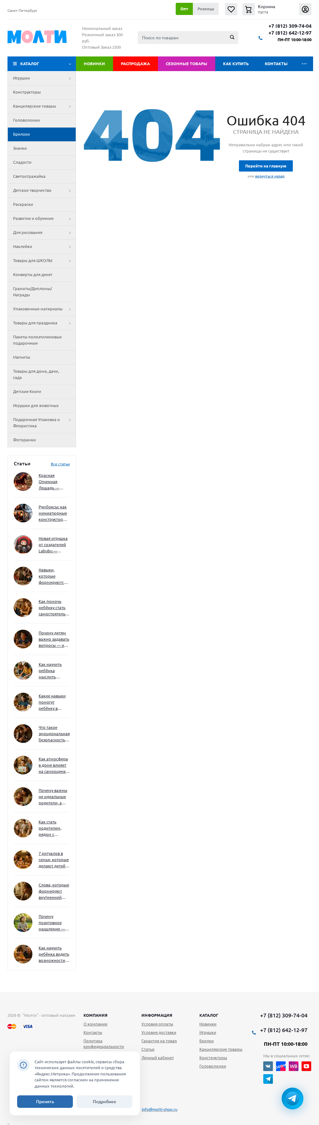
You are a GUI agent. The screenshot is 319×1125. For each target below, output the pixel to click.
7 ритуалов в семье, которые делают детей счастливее (54, 860)
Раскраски (23, 204)
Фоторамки (24, 440)
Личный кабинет (157, 1057)
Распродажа (135, 63)
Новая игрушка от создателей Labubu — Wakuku (53, 545)
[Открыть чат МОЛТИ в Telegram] (292, 1098)
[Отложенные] (231, 9)
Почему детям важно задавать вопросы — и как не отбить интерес (54, 639)
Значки (20, 148)
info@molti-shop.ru (159, 1109)
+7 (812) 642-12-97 (290, 33)
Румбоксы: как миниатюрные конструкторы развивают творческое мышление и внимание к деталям (53, 513)
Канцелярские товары (34, 106)
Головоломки (26, 120)
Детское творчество (32, 190)
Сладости (22, 162)
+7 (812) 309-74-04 (290, 26)
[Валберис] (293, 1066)
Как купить (236, 63)
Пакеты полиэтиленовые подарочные (37, 340)
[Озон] (281, 1066)
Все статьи (60, 464)
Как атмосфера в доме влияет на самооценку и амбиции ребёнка (53, 765)
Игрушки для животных (36, 405)
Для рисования (27, 232)
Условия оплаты (157, 1024)
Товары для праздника (35, 323)
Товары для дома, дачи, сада (36, 374)
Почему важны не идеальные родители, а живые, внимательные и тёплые (53, 797)
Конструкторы (27, 92)
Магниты (21, 357)
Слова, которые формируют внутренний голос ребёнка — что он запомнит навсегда (54, 891)
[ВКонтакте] (268, 1066)
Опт (184, 9)
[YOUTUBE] (306, 1066)
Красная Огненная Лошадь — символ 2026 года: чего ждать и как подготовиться (53, 482)
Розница (206, 9)
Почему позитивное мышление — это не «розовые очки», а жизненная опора (52, 923)
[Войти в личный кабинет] (305, 9)
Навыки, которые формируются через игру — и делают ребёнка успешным (53, 576)
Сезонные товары (186, 63)
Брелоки (21, 134)
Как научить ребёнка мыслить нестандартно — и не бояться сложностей (53, 671)
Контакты (276, 63)
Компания (95, 1015)
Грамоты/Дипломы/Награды (32, 291)
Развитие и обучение (33, 218)
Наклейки (22, 246)
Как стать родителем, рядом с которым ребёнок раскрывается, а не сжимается (54, 828)
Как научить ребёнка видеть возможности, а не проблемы (54, 954)
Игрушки (21, 78)
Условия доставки (158, 1032)
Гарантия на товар (159, 1041)
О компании (95, 1024)
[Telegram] (268, 1079)
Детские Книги (27, 391)
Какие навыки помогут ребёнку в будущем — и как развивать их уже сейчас (52, 702)
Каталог (29, 63)
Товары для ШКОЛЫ (32, 260)
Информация (156, 1015)
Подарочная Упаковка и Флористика (36, 422)
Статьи (148, 1049)
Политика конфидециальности (103, 1044)
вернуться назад (269, 176)
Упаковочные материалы (38, 309)
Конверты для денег (32, 274)
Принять (45, 1101)
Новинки (94, 63)
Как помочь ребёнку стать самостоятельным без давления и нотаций (54, 608)
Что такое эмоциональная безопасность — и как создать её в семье (54, 734)
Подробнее (104, 1101)
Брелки (206, 1041)
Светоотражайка (29, 176)
